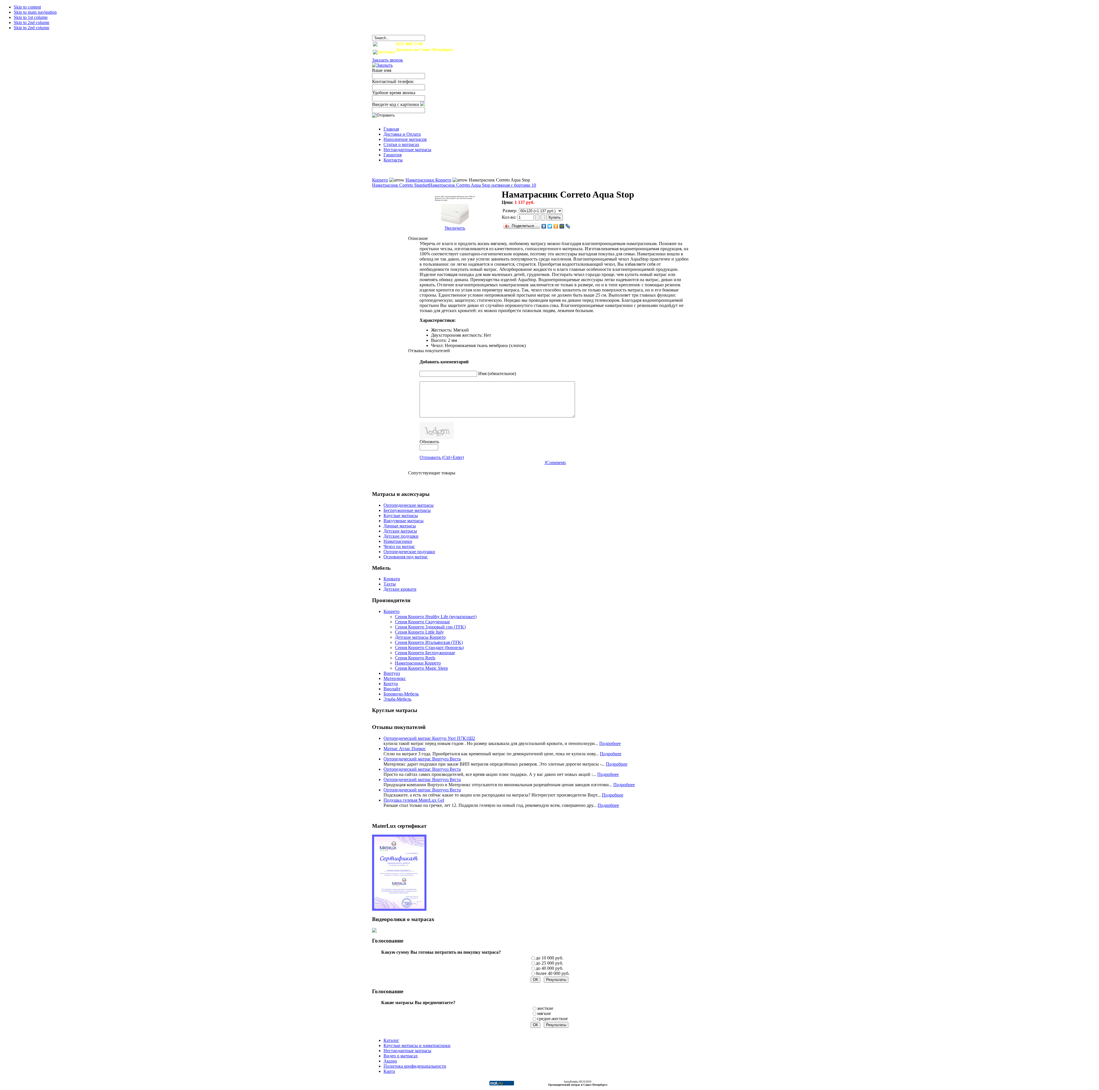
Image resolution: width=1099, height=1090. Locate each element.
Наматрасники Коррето (428, 180)
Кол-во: (509, 217)
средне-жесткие (552, 1018)
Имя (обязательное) (497, 373)
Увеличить (454, 228)
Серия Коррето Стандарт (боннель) (429, 647)
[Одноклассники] (556, 226)
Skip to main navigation (35, 12)
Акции (390, 1061)
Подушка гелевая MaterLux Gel (414, 800)
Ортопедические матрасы (409, 505)
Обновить (429, 441)
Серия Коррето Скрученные (422, 621)
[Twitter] (550, 226)
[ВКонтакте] (544, 226)
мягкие (544, 1013)
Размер (509, 210)
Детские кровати (400, 589)
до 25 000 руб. (549, 963)
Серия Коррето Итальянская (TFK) (429, 642)
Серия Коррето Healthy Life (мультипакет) (436, 616)
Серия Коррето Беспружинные (425, 652)
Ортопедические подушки (409, 551)
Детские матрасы (400, 531)
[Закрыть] (382, 65)
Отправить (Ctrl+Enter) (442, 457)
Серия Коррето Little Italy (419, 632)
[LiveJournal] (568, 226)
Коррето (380, 180)
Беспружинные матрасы (407, 510)
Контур (391, 683)
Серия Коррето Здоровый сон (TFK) (430, 626)
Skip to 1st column (31, 17)
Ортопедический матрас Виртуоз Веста (422, 758)
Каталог (391, 1040)
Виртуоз (392, 673)
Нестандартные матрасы (407, 1050)
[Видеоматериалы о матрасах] (374, 931)
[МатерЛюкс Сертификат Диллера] (399, 909)
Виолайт (392, 688)
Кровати (392, 578)
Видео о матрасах (401, 1055)
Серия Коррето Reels (415, 657)
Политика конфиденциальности (415, 1066)
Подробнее (610, 743)
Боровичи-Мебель (401, 693)
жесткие (545, 1008)
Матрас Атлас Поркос (405, 748)
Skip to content (27, 7)
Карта (389, 1071)
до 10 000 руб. (549, 957)
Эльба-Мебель (397, 699)
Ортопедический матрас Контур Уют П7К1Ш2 (429, 738)
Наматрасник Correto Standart (400, 185)
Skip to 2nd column (31, 22)
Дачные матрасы (400, 525)
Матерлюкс (395, 678)
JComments (555, 462)
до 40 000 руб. (549, 968)
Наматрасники (398, 541)
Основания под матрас (406, 556)
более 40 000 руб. (553, 973)
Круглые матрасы (401, 515)
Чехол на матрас (399, 546)
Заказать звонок (387, 60)
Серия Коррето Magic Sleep (421, 668)
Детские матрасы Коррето (420, 637)
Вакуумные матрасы (404, 520)
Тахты (390, 584)
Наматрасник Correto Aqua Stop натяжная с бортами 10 (482, 185)
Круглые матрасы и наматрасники (417, 1045)
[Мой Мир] (562, 226)
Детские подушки (401, 536)
